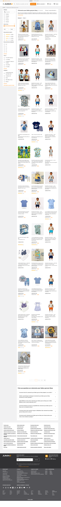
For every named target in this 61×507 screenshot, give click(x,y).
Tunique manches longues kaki (22, 435)
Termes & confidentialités (21, 482)
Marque (19, 18)
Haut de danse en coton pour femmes (50, 443)
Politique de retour (6, 477)
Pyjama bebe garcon (20, 426)
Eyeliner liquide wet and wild (21, 447)
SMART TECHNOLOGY (54, 491)
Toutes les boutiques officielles (22, 475)
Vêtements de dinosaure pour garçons (10, 431)
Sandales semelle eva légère (48, 435)
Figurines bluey (6, 425)
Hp (17, 494)
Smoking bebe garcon (7, 426)
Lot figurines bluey (47, 431)
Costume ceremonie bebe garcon (9, 430)
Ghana (46, 473)
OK (14, 24)
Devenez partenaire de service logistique (37, 474)
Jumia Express (19, 474)
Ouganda (51, 474)
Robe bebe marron (20, 428)
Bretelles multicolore (47, 438)
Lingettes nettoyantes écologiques (49, 441)
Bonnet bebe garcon (33, 426)
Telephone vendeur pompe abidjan (22, 441)
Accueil (4, 7)
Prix (24, 18)
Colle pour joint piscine (34, 444)
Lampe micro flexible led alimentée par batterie (10, 445)
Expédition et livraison (6, 476)
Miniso (32, 494)
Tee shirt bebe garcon (47, 426)
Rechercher (33, 4)
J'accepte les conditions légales (24, 466)
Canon (4, 494)
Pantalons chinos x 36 (47, 444)
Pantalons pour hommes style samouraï (23, 438)
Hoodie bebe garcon (47, 425)
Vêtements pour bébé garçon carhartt (36, 430)
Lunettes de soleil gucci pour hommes (36, 438)
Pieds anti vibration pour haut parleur (9, 441)
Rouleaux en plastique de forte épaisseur (36, 443)
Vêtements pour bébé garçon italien (49, 430)
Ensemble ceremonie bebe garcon (49, 428)
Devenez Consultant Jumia (35, 473)
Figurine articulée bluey (34, 431)
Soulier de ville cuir (20, 444)
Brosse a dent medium (47, 447)
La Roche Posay (26, 494)
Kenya (46, 474)
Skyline (46, 494)
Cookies (18, 481)
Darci (10, 494)
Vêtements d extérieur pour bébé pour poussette (10, 434)
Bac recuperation (33, 441)
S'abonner (36, 459)
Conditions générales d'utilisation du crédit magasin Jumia (23, 480)
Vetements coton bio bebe (8, 428)
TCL (52, 492)
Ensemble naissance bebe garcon (35, 428)
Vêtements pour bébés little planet (35, 433)
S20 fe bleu (5, 447)
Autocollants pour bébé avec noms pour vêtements (10, 436)
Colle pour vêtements (20, 430)
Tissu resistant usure (33, 435)
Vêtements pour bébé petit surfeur (49, 433)
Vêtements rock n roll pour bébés (22, 433)
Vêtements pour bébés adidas (22, 431)
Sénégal (51, 473)
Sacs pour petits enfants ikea (8, 443)
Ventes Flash (19, 476)
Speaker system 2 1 (7, 438)
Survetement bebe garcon (34, 425)
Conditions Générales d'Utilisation (22, 473)
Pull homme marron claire (21, 443)
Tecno (53, 493)
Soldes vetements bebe (20, 425)
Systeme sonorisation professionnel (36, 447)
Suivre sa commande (6, 475)
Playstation (40, 494)
